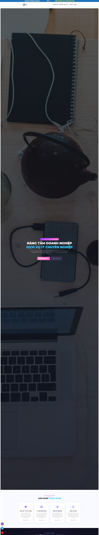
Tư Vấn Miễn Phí (43, 258)
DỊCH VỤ (66, 4)
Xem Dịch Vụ (56, 258)
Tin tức (71, 4)
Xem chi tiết (25, 520)
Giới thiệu (61, 4)
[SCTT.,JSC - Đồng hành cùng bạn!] (25, 4)
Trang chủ (55, 4)
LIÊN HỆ (75, 4)
